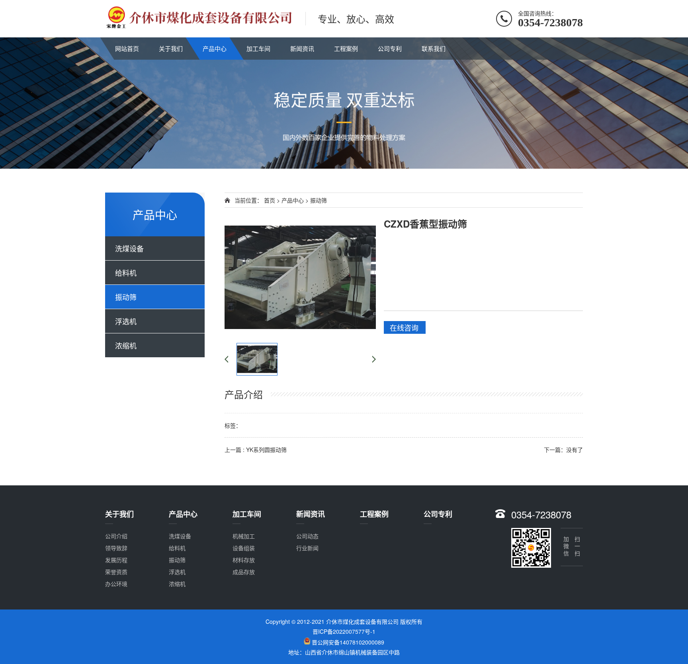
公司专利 (390, 48)
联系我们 (434, 48)
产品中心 (215, 48)
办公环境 (116, 584)
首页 (269, 200)
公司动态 (307, 536)
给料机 (126, 272)
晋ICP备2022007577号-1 (344, 631)
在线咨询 (404, 327)
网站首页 (127, 48)
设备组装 (244, 548)
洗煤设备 (129, 248)
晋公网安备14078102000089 (348, 642)
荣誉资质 (116, 572)
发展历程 (116, 560)
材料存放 (244, 560)
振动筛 (126, 297)
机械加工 (244, 536)
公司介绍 (116, 536)
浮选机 (126, 321)
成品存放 (244, 572)
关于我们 (171, 48)
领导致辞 (116, 548)
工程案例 (346, 48)
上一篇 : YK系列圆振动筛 (256, 450)
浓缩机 (126, 345)
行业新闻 (307, 548)
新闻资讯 (302, 48)
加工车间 (258, 48)
